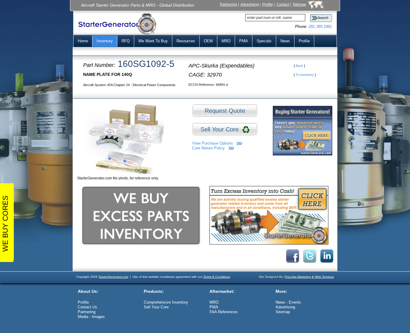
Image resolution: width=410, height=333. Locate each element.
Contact (282, 4)
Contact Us (87, 307)
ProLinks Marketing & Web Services (309, 276)
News (285, 41)
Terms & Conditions (216, 276)
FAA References (224, 312)
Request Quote (225, 110)
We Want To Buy (153, 41)
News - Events (288, 302)
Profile (267, 4)
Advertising (249, 4)
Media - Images (91, 316)
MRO (226, 41)
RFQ (126, 41)
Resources (185, 41)
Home (83, 41)
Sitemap (299, 4)
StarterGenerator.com (113, 276)
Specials (264, 41)
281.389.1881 (320, 26)
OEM (208, 41)
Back (299, 66)
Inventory (105, 41)
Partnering (228, 4)
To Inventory (305, 74)
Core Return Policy (208, 148)
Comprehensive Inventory (166, 302)
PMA (243, 41)
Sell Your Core (221, 129)
